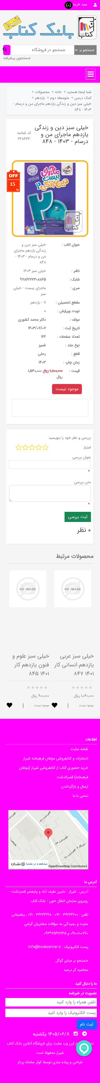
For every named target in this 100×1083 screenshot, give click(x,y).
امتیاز (87, 447)
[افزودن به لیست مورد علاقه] (9, 705)
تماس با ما (80, 796)
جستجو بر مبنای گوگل (71, 960)
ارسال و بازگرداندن (74, 786)
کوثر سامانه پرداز (30, 1062)
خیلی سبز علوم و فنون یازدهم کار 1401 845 (30, 665)
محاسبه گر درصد (75, 970)
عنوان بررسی (81, 457)
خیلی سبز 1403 (34, 271)
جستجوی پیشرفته (17, 58)
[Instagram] (76, 1033)
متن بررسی (82, 482)
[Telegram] (84, 1033)
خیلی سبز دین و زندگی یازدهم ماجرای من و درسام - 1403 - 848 (30, 253)
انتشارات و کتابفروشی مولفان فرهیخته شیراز (55, 758)
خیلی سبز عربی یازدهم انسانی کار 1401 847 (74, 665)
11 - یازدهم (38, 302)
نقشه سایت (79, 749)
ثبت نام (86, 1024)
